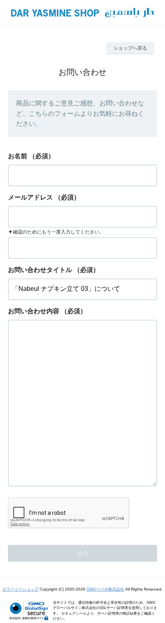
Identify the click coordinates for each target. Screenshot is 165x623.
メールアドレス (30, 197)
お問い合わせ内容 (33, 311)
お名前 (17, 156)
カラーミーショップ (20, 589)
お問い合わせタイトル (40, 269)
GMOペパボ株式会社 (105, 589)
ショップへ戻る (130, 48)
